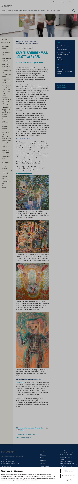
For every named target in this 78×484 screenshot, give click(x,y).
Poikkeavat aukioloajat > (62, 64)
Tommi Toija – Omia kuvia (6, 182)
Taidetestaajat (20, 382)
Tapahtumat (17, 10)
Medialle (52, 10)
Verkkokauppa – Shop (43, 10)
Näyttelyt (10, 10)
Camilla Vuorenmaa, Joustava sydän (6, 86)
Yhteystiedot (72, 2)
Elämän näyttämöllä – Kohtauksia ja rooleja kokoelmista (6, 60)
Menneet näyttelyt (5, 42)
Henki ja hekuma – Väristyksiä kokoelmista (6, 48)
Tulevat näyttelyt (4, 39)
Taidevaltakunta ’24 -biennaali (6, 75)
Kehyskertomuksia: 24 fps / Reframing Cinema (6, 70)
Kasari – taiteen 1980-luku (5, 147)
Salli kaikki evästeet (68, 471)
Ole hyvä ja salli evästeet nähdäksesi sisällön (29, 428)
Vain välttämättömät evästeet (68, 475)
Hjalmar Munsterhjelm (5, 186)
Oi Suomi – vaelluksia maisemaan (4, 167)
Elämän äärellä (5, 118)
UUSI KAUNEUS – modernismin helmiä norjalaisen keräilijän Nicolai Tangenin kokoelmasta (6, 140)
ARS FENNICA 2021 (5, 133)
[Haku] (73, 10)
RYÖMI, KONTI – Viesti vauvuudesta (6, 90)
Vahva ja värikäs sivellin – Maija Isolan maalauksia (6, 152)
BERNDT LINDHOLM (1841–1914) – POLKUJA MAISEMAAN (6, 102)
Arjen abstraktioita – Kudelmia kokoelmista (6, 54)
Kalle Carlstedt (5, 179)
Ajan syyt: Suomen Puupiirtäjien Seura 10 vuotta (6, 81)
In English (58, 10)
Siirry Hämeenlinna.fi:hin (50, 2)
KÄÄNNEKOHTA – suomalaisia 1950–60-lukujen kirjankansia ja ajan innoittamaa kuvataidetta (6, 112)
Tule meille (4, 10)
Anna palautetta (64, 2)
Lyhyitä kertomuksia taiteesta (6, 157)
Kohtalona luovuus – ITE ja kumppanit (6, 161)
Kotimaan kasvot (5, 176)
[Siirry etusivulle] (17, 41)
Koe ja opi (23, 10)
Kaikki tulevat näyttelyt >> (23, 437)
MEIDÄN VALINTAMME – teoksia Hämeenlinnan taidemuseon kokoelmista (5, 126)
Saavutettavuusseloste (6, 466)
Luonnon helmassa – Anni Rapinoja (6, 172)
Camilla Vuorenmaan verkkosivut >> (26, 434)
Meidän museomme (31, 10)
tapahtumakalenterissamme (24, 173)
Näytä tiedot (68, 480)
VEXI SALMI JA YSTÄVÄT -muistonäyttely (5, 95)
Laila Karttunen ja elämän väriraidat (6, 65)
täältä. (22, 430)
